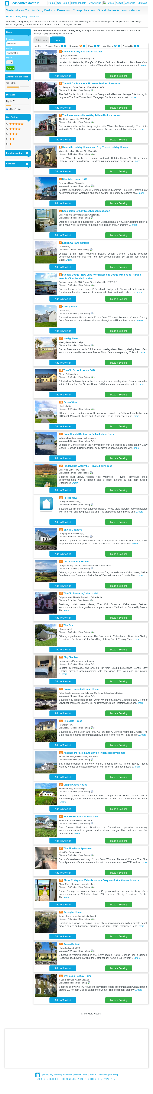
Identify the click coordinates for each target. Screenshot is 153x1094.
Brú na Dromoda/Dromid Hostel (81, 689)
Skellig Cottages (73, 529)
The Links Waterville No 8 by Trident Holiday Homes (91, 115)
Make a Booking (118, 76)
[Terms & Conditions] (98, 1074)
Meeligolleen (71, 338)
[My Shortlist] (56, 1074)
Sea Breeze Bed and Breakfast (81, 816)
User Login (63, 3)
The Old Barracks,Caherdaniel (81, 593)
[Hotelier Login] (80, 1074)
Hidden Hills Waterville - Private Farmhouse (88, 466)
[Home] (45, 1074)
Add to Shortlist (63, 76)
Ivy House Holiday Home (77, 976)
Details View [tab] (41, 40)
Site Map (142, 3)
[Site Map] (113, 1074)
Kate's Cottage (72, 944)
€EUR (119, 3)
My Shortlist (95, 3)
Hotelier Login (78, 3)
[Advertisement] (76, 1048)
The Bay (68, 625)
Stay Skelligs (71, 657)
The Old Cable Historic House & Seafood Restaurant (91, 83)
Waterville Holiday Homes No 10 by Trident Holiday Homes (95, 147)
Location (10, 39)
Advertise (130, 3)
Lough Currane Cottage (75, 243)
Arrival (9, 48)
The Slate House (73, 721)
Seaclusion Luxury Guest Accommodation (86, 211)
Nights (9, 57)
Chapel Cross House (75, 784)
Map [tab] (58, 40)
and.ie (24, 3)
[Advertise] (67, 1074)
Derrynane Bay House (76, 561)
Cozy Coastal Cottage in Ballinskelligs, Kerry (89, 434)
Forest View (70, 498)
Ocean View (70, 402)
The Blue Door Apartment (78, 848)
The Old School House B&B (79, 370)
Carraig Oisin (69, 306)
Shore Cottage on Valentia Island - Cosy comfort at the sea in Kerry (101, 880)
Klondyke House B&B (74, 179)
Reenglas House (73, 912)
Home (51, 3)
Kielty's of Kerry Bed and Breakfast (82, 51)
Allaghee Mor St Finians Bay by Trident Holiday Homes (94, 753)
